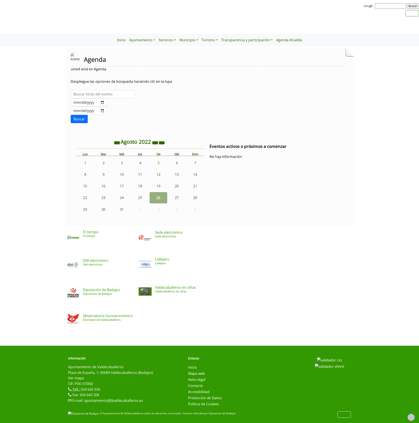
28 (195, 197)
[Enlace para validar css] (329, 359)
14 (195, 174)
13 (177, 174)
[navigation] (391, 6)
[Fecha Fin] (89, 111)
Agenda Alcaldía (289, 40)
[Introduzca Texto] (103, 94)
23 (103, 197)
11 (140, 174)
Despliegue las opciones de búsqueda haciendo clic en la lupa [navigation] (121, 81)
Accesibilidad (199, 391)
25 (140, 197)
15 (85, 186)
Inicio (121, 40)
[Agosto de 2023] (155, 142)
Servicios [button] (166, 40)
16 (103, 186)
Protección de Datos (205, 397)
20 (177, 186)
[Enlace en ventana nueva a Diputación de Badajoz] (84, 413)
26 (158, 197)
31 (122, 209)
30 (103, 209)
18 (140, 186)
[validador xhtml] (329, 366)
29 (85, 209)
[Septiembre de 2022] (162, 142)
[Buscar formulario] (79, 119)
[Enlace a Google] (369, 5)
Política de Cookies (203, 404)
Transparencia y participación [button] (245, 40)
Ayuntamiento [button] (141, 40)
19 (158, 186)
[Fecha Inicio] (89, 102)
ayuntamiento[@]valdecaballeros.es (113, 400)
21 (195, 186)
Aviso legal (196, 379)
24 (122, 197)
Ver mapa (76, 378)
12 (158, 174)
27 (177, 197)
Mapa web (196, 373)
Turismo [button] (208, 40)
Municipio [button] (187, 40)
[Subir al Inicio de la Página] (411, 417)
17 (122, 186)
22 (85, 197)
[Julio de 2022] (117, 142)
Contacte (195, 385)
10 (122, 174)
